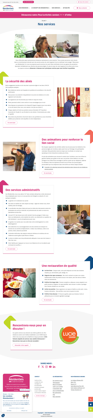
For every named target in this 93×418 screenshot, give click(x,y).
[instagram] (46, 367)
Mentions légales (46, 414)
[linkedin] (54, 367)
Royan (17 (73, 384)
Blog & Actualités (57, 384)
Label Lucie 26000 (58, 386)
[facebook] (39, 367)
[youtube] (50, 367)
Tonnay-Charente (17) (76, 389)
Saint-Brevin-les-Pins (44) (77, 386)
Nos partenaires (57, 392)
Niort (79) (73, 382)
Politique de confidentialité (46, 416)
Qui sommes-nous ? (58, 380)
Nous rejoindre (56, 396)
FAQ (54, 394)
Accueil (44, 20)
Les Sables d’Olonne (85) (77, 380)
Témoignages (56, 382)
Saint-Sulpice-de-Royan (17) (78, 388)
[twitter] (43, 367)
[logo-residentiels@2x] (8, 6)
